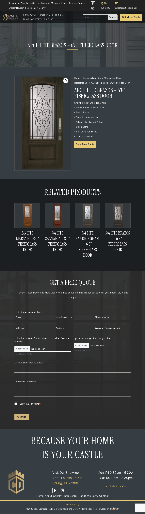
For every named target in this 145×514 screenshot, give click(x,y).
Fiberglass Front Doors (92, 78)
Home (26, 15)
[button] (65, 80)
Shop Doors (55, 15)
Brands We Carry (32, 19)
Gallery (44, 15)
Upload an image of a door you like (92, 338)
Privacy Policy (72, 504)
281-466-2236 (116, 486)
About (33, 15)
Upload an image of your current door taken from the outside (42, 340)
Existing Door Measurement (28, 362)
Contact (48, 19)
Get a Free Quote (131, 17)
